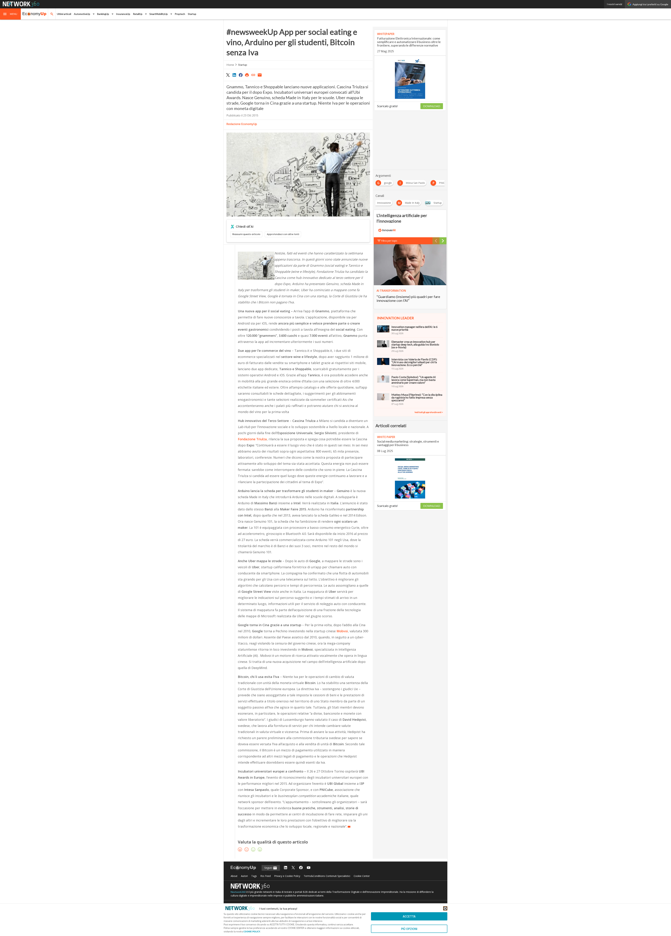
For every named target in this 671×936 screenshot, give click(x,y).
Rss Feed (265, 876)
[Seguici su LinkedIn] (285, 867)
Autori (244, 876)
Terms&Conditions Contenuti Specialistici (327, 876)
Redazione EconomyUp (241, 124)
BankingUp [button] (103, 13)
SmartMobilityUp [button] (158, 13)
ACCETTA (409, 916)
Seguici (268, 867)
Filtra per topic (389, 240)
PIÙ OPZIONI (409, 928)
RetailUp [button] (137, 13)
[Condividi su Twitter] (228, 75)
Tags (254, 876)
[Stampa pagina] (247, 75)
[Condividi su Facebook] (240, 75)
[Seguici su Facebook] (301, 867)
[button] (10, 14)
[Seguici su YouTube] (308, 867)
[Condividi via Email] (259, 75)
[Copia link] (253, 75)
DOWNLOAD (431, 106)
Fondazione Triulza (252, 439)
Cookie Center (362, 876)
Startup (192, 13)
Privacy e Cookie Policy (287, 876)
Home (230, 64)
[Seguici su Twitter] (293, 867)
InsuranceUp (123, 13)
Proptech (180, 13)
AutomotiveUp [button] (82, 13)
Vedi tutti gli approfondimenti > (428, 412)
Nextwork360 (238, 891)
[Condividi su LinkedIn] (234, 75)
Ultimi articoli (64, 13)
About (234, 876)
